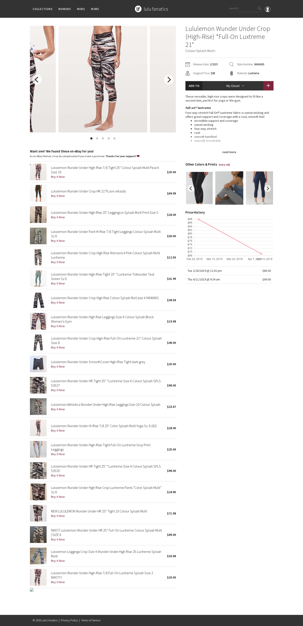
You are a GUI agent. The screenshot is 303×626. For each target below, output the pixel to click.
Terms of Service (90, 620)
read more (229, 152)
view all (224, 164)
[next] (169, 79)
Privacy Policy (69, 620)
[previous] (37, 79)
